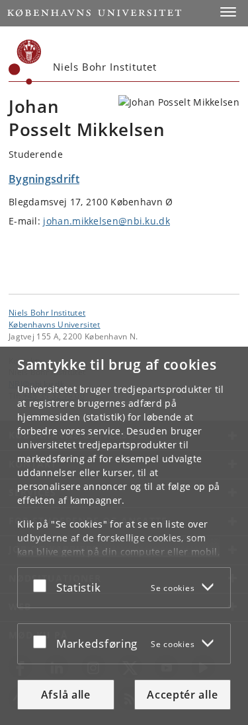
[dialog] (124, 536)
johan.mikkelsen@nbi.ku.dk (106, 221)
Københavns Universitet (55, 324)
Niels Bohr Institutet (47, 312)
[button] (228, 11)
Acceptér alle (182, 694)
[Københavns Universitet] (25, 62)
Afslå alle (66, 694)
